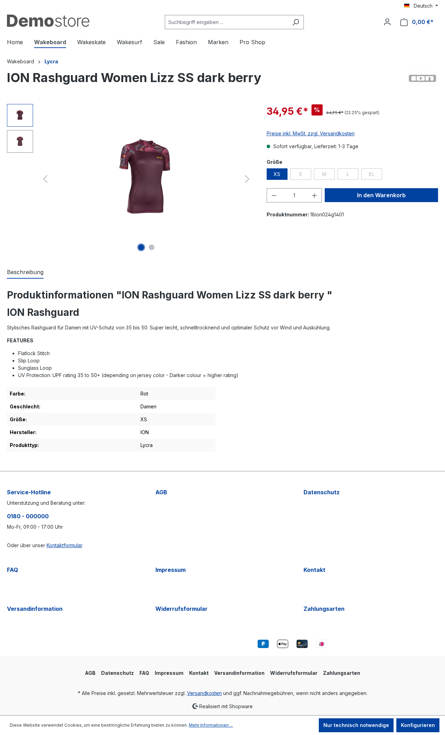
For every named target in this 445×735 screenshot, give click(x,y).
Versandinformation (35, 608)
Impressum (170, 569)
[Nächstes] (247, 179)
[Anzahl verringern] (274, 195)
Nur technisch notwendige (356, 725)
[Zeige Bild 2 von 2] (151, 247)
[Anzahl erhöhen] (314, 195)
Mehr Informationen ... (211, 725)
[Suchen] (296, 22)
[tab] (25, 272)
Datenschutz (322, 492)
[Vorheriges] (45, 179)
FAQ (12, 569)
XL (375, 175)
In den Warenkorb (381, 195)
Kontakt (314, 569)
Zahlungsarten (324, 608)
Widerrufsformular (181, 608)
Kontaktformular (64, 545)
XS (277, 174)
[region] (130, 179)
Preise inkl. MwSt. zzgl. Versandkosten (311, 133)
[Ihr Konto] (387, 22)
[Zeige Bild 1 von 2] (141, 247)
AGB (161, 492)
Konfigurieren (418, 725)
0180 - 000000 (28, 516)
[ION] (422, 80)
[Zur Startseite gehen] (48, 21)
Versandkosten (204, 693)
